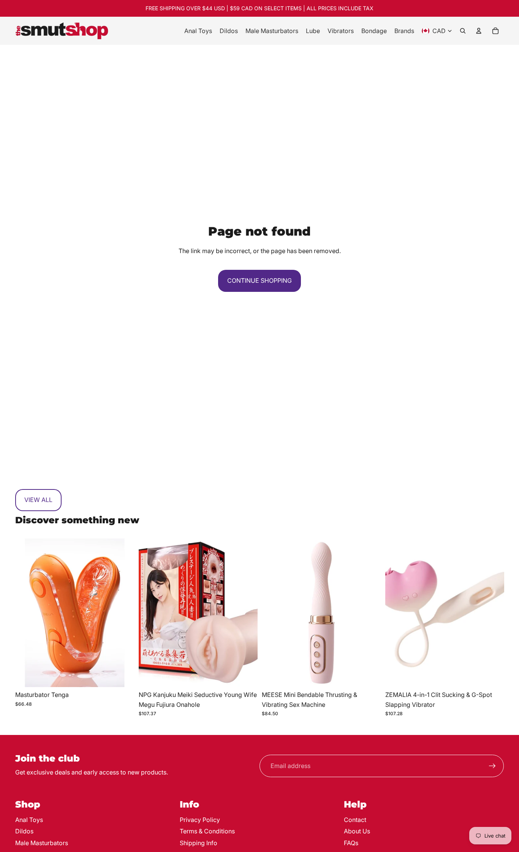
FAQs (351, 843)
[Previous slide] (26, 613)
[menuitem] (198, 30)
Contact (355, 819)
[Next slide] (122, 613)
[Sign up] (492, 766)
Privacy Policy (200, 819)
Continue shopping (259, 280)
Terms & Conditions (207, 831)
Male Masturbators (41, 843)
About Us (357, 831)
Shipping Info (198, 843)
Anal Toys (29, 819)
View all (38, 500)
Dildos (24, 831)
